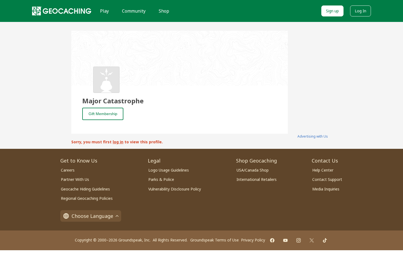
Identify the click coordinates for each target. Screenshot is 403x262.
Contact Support (327, 179)
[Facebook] (272, 240)
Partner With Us (75, 179)
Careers (68, 170)
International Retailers (257, 179)
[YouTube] (285, 240)
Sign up (332, 10)
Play (104, 11)
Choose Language (92, 216)
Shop (164, 11)
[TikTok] (325, 240)
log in (118, 141)
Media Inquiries (325, 189)
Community (134, 11)
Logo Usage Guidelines (168, 170)
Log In (360, 10)
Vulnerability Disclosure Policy (174, 189)
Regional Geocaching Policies (87, 198)
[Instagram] (298, 240)
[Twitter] (311, 240)
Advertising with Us (312, 136)
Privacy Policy (253, 240)
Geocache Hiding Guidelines (85, 189)
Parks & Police (161, 179)
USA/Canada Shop (253, 170)
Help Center (322, 170)
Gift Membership (103, 114)
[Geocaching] (61, 10)
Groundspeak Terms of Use (214, 240)
